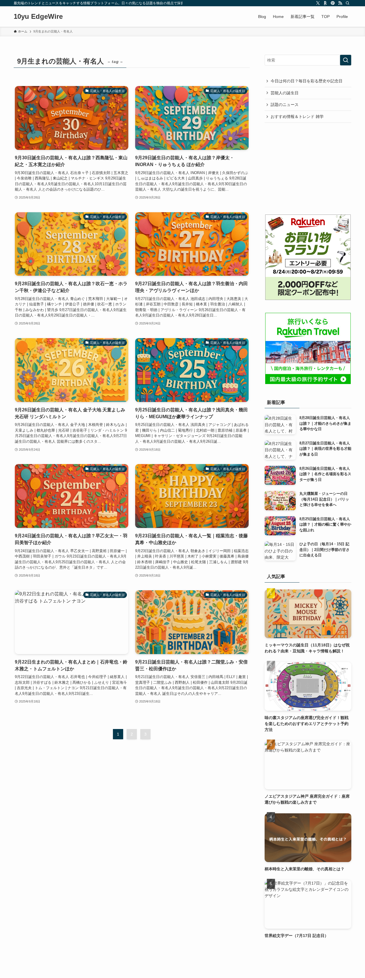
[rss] (340, 3)
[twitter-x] (318, 3)
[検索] (347, 3)
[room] (325, 3)
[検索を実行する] (345, 60)
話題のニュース (285, 104)
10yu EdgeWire (38, 16)
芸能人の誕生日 (285, 93)
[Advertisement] (308, 168)
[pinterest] (332, 3)
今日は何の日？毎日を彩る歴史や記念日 (306, 81)
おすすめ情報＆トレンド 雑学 (297, 116)
